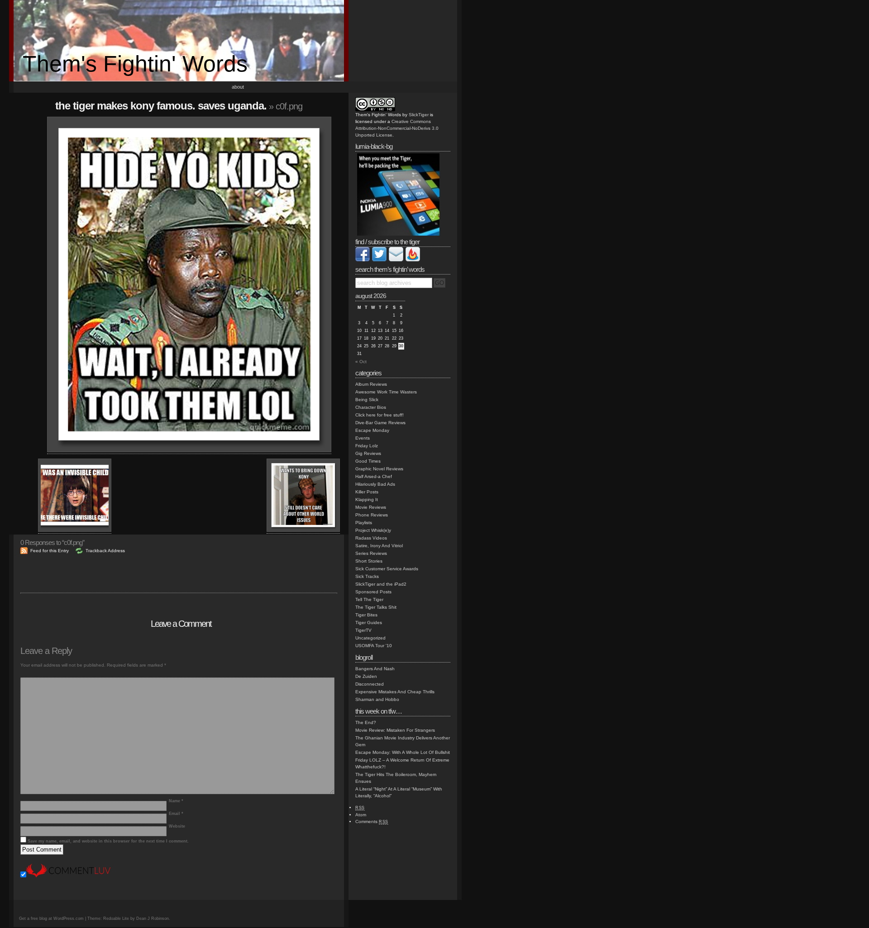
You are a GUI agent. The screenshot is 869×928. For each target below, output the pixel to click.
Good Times (368, 461)
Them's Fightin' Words (135, 63)
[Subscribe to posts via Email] (396, 259)
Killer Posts (366, 491)
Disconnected (369, 684)
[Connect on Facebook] (362, 259)
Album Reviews (371, 384)
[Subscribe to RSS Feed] (413, 259)
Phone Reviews (371, 514)
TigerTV (363, 630)
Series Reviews (371, 553)
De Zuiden (366, 676)
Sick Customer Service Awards (386, 568)
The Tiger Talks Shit (375, 607)
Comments (371, 821)
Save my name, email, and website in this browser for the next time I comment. (108, 841)
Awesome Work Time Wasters (386, 391)
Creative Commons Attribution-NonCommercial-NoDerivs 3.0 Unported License (397, 128)
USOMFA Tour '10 (373, 645)
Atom (360, 814)
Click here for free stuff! (379, 414)
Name (176, 801)
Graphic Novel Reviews (379, 468)
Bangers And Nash (375, 668)
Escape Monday (372, 430)
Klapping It (366, 499)
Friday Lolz (366, 445)
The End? (365, 722)
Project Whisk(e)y (373, 530)
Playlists (363, 522)
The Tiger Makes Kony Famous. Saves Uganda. (161, 105)
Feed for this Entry (49, 550)
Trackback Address (105, 550)
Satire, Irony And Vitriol (379, 545)
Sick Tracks (367, 576)
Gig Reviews (368, 453)
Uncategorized (370, 637)
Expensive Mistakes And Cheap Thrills (394, 691)
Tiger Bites (366, 614)
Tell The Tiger (369, 599)
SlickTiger (419, 114)
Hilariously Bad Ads (375, 484)
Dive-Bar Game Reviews (380, 422)
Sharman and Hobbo (377, 699)
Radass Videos (371, 537)
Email (176, 813)
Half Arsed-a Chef (373, 476)
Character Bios (370, 407)
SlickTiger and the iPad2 (380, 584)
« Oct (361, 361)
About (238, 87)
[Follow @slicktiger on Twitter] (379, 259)
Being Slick (366, 399)
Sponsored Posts (373, 591)
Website (177, 826)
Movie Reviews (370, 507)
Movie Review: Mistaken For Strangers (395, 730)
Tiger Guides (368, 622)
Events (362, 438)
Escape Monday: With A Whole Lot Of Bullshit (402, 752)
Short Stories (368, 561)
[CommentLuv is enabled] (68, 875)
